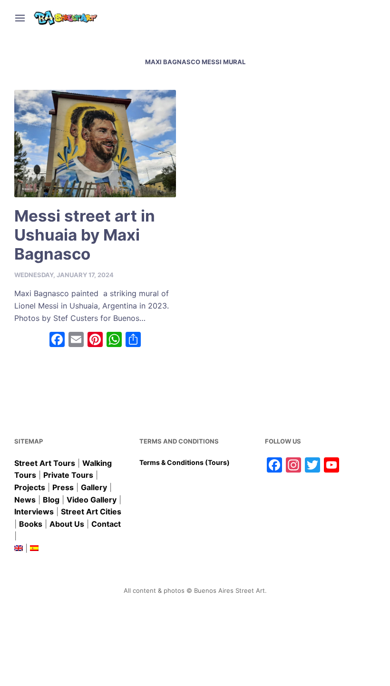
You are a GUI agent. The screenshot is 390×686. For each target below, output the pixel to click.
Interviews (34, 511)
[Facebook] (57, 340)
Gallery (94, 487)
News (25, 499)
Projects (29, 487)
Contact (106, 524)
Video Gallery (92, 499)
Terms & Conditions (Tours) (184, 462)
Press (63, 487)
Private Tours (68, 475)
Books (30, 524)
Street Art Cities (91, 511)
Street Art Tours (44, 463)
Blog (51, 499)
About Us (66, 524)
